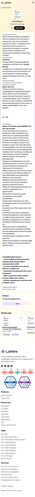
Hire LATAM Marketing (8, 442)
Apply (17, 303)
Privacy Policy (5, 398)
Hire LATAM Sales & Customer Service (13, 439)
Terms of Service (6, 395)
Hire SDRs (4, 434)
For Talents (4, 409)
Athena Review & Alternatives (10, 480)
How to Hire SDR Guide (8, 425)
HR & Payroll (5, 406)
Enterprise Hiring (6, 474)
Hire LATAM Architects (8, 453)
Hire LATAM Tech (6, 458)
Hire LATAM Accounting (8, 448)
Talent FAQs (5, 414)
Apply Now (19, 28)
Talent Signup (5, 419)
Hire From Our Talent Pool (9, 466)
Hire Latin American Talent (9, 477)
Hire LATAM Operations (8, 445)
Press (3, 422)
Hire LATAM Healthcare (8, 450)
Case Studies (5, 417)
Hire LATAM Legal (6, 456)
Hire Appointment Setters (9, 437)
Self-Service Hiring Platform (10, 472)
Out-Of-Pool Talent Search (9, 469)
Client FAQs (4, 411)
